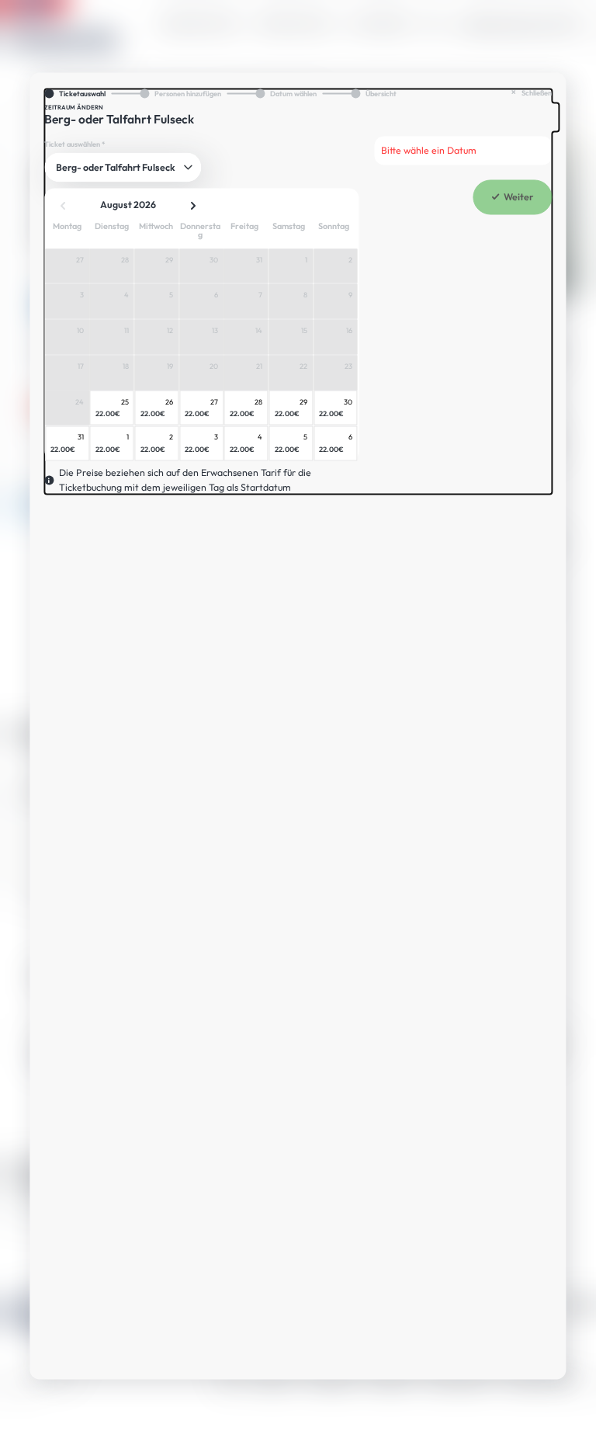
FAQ (431, 24)
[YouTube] (575, 1305)
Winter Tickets (294, 24)
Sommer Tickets (199, 24)
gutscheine (377, 24)
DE (570, 24)
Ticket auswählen (75, 144)
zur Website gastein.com (509, 24)
